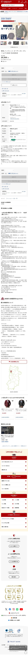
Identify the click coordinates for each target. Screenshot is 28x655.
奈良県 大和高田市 (5, 441)
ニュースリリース (10, 644)
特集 (26, 8)
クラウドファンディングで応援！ (8, 518)
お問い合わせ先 (5, 90)
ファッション (9, 198)
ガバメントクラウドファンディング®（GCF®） (15, 615)
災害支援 (15, 617)
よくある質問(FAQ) (14, 561)
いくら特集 (17, 499)
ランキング (14, 8)
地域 (9, 8)
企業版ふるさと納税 (15, 620)
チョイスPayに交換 (5, 522)
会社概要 (3, 644)
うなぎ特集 (4, 499)
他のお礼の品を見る (15, 118)
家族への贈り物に (5, 526)
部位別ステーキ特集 (5, 507)
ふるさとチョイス (14, 613)
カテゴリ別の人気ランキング (7, 461)
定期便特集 (17, 507)
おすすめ (21, 8)
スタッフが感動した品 (6, 484)
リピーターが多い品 (5, 465)
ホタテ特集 (17, 503)
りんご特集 (4, 503)
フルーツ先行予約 (5, 488)
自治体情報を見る (14, 361)
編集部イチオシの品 (5, 480)
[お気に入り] (25, 652)
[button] (25, 5)
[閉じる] (26, 647)
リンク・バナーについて (21, 644)
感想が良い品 (4, 469)
